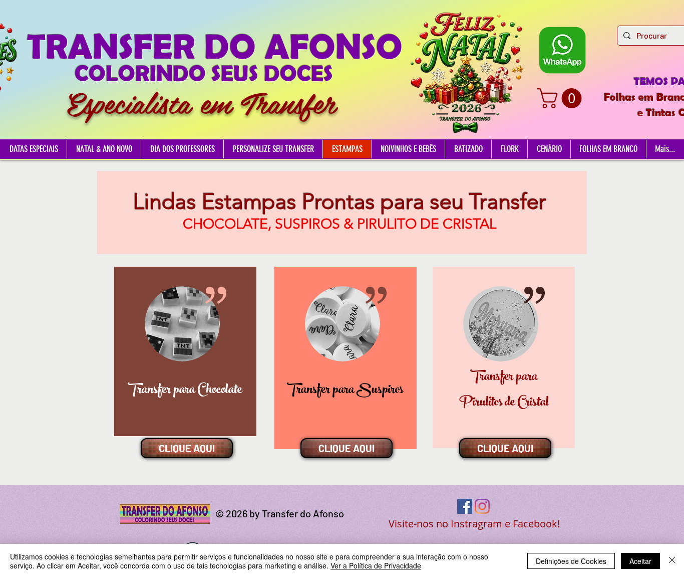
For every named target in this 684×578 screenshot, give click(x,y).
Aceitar (640, 561)
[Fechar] (672, 561)
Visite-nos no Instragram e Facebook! (474, 523)
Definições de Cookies (571, 561)
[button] (561, 98)
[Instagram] (482, 506)
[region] (185, 351)
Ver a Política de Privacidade (375, 565)
